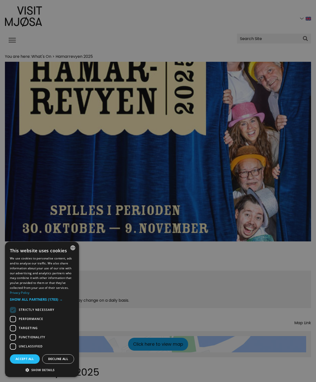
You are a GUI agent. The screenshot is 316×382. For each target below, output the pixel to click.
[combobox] (72, 247)
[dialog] (42, 309)
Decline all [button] (58, 359)
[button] (42, 299)
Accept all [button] (25, 359)
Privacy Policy (19, 293)
